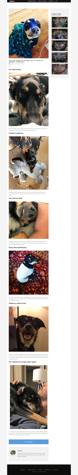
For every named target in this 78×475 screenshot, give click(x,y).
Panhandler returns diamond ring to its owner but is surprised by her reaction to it (59, 68)
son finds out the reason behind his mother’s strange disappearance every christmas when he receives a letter (59, 45)
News (10, 66)
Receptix (55, 469)
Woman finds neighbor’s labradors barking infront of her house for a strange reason (59, 57)
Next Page (28, 442)
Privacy (40, 469)
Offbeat (51, 1)
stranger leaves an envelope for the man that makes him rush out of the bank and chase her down (59, 33)
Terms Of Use (32, 469)
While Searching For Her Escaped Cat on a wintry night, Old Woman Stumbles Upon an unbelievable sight (59, 21)
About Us (23, 469)
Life (56, 1)
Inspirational (32, 1)
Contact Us (48, 469)
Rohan (12, 63)
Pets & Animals (42, 1)
